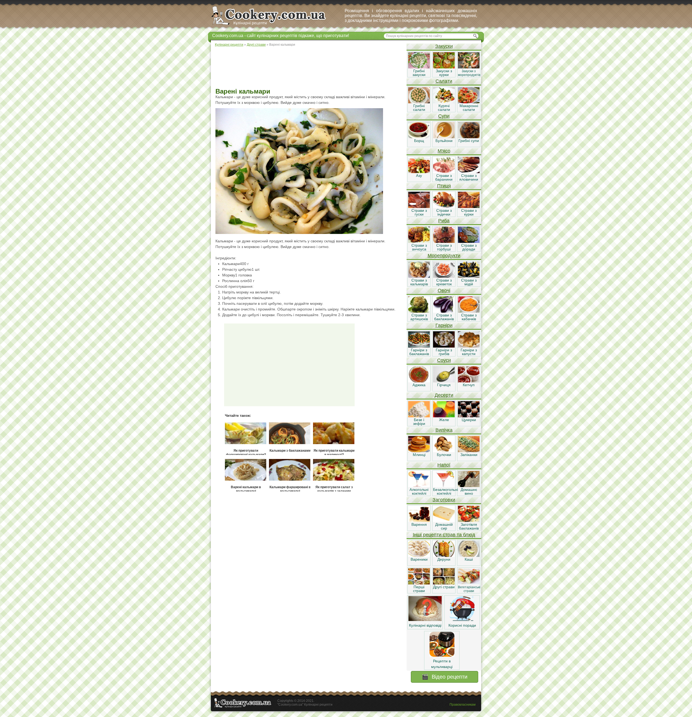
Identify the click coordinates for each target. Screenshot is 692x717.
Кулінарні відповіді (425, 625)
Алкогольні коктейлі (419, 491)
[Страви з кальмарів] (419, 276)
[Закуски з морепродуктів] (469, 67)
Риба (444, 220)
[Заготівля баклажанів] (469, 520)
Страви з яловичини (468, 177)
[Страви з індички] (444, 206)
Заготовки (443, 500)
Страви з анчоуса (419, 247)
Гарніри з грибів (444, 352)
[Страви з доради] (469, 241)
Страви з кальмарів (419, 282)
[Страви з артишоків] (419, 311)
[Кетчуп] (469, 381)
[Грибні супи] (469, 137)
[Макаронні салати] (469, 102)
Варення (419, 524)
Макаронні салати (469, 108)
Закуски (444, 46)
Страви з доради (469, 247)
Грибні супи (468, 140)
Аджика (418, 385)
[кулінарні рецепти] (273, 25)
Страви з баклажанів (444, 317)
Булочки (444, 454)
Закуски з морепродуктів (469, 73)
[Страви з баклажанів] (444, 311)
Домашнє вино (469, 491)
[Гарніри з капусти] (469, 346)
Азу (419, 175)
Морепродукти (444, 255)
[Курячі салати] (444, 102)
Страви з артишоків (419, 317)
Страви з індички (444, 212)
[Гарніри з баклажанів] (419, 346)
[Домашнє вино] (469, 486)
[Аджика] (419, 381)
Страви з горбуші (444, 247)
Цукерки (469, 420)
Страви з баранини (444, 177)
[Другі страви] (444, 583)
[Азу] (419, 172)
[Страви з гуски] (419, 206)
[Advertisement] (308, 67)
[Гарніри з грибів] (444, 346)
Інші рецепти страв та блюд (444, 534)
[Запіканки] (469, 451)
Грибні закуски (418, 73)
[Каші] (469, 555)
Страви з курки (469, 212)
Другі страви (444, 587)
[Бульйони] (444, 137)
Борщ (419, 140)
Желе (444, 420)
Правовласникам (462, 704)
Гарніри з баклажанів (419, 352)
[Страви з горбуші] (444, 241)
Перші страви (419, 589)
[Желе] (444, 416)
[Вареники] (419, 555)
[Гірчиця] (444, 381)
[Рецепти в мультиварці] (442, 655)
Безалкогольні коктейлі (445, 491)
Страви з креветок (444, 282)
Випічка (444, 430)
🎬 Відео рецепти (444, 677)
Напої (443, 465)
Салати (443, 81)
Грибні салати (419, 108)
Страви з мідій (469, 282)
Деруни (443, 559)
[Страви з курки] (469, 206)
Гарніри (444, 325)
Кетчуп (469, 385)
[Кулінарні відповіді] (425, 619)
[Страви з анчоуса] (419, 241)
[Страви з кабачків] (469, 311)
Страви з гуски (419, 212)
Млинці (419, 454)
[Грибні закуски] (419, 67)
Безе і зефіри (419, 422)
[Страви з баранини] (444, 172)
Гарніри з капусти (469, 352)
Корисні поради (462, 625)
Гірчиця (444, 385)
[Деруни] (444, 555)
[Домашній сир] (444, 520)
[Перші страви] (419, 583)
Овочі (444, 290)
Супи (444, 116)
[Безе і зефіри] (419, 416)
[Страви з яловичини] (469, 172)
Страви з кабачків (469, 317)
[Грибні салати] (419, 102)
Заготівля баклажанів (469, 526)
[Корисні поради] (462, 619)
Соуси (444, 360)
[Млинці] (419, 451)
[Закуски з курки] (444, 67)
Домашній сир (444, 526)
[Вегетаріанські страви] (469, 583)
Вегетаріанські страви (469, 589)
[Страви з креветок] (444, 276)
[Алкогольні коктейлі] (419, 486)
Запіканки (468, 454)
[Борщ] (419, 137)
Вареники (419, 559)
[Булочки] (444, 451)
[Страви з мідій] (469, 276)
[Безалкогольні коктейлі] (444, 486)
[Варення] (419, 520)
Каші (469, 559)
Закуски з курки (444, 73)
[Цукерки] (469, 416)
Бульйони (444, 140)
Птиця (444, 186)
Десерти (444, 395)
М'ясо (444, 151)
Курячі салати (444, 108)
